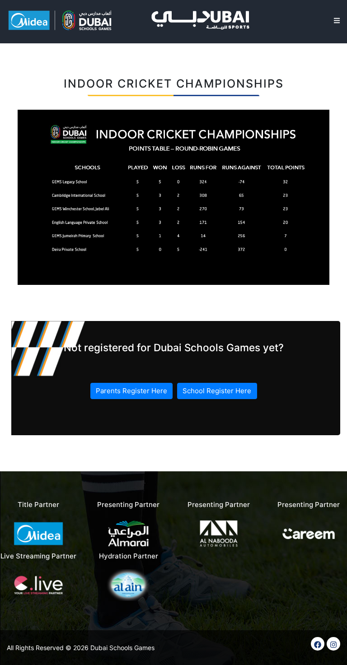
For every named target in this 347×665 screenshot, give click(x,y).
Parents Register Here (131, 390)
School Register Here (217, 390)
